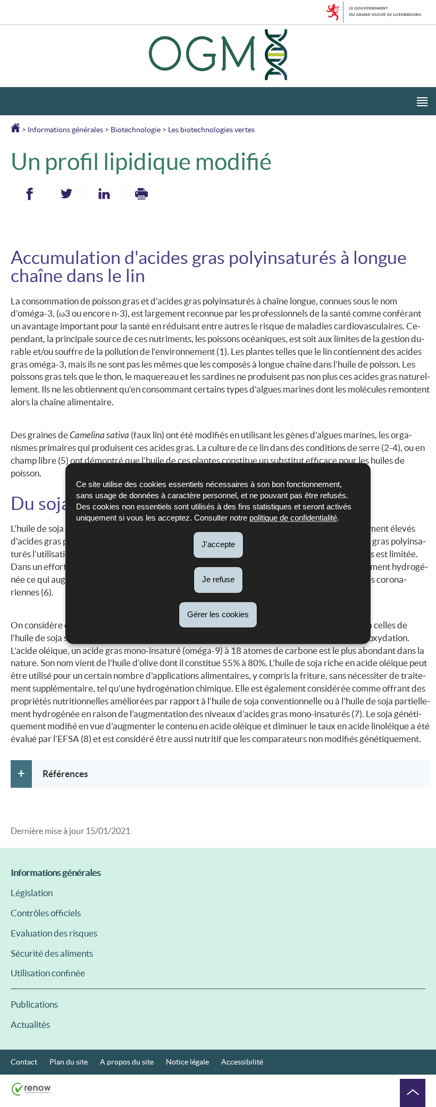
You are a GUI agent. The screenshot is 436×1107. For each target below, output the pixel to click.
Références (65, 774)
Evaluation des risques (54, 933)
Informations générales (65, 129)
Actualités (30, 1024)
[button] (422, 101)
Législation (32, 893)
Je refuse (218, 579)
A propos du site (127, 1062)
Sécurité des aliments (52, 953)
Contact (24, 1062)
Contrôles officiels (46, 913)
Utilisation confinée (48, 973)
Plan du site (68, 1062)
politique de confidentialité (293, 517)
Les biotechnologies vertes (211, 129)
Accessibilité (242, 1062)
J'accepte (218, 544)
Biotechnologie (136, 129)
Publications (34, 1004)
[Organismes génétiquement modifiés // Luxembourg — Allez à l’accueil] (218, 56)
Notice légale (187, 1062)
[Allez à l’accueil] (16, 129)
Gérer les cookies (218, 614)
